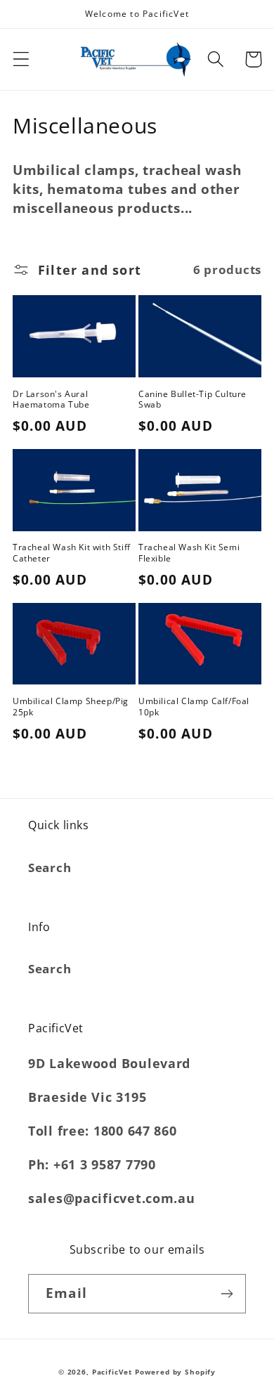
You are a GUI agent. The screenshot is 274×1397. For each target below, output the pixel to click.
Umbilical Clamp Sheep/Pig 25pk (71, 706)
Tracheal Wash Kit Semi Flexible (189, 553)
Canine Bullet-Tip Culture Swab (192, 399)
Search (49, 867)
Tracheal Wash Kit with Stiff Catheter (72, 553)
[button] (21, 59)
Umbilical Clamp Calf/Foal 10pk (193, 706)
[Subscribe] (226, 1293)
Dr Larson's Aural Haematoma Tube (51, 399)
